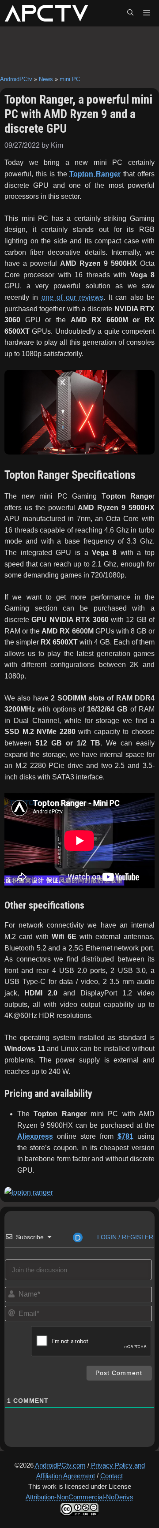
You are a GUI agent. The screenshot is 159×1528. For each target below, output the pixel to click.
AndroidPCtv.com (60, 1465)
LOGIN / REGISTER (124, 1237)
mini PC (70, 79)
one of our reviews (72, 297)
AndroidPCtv (16, 79)
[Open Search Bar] (130, 13)
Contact (111, 1476)
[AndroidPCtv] (46, 13)
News (46, 79)
